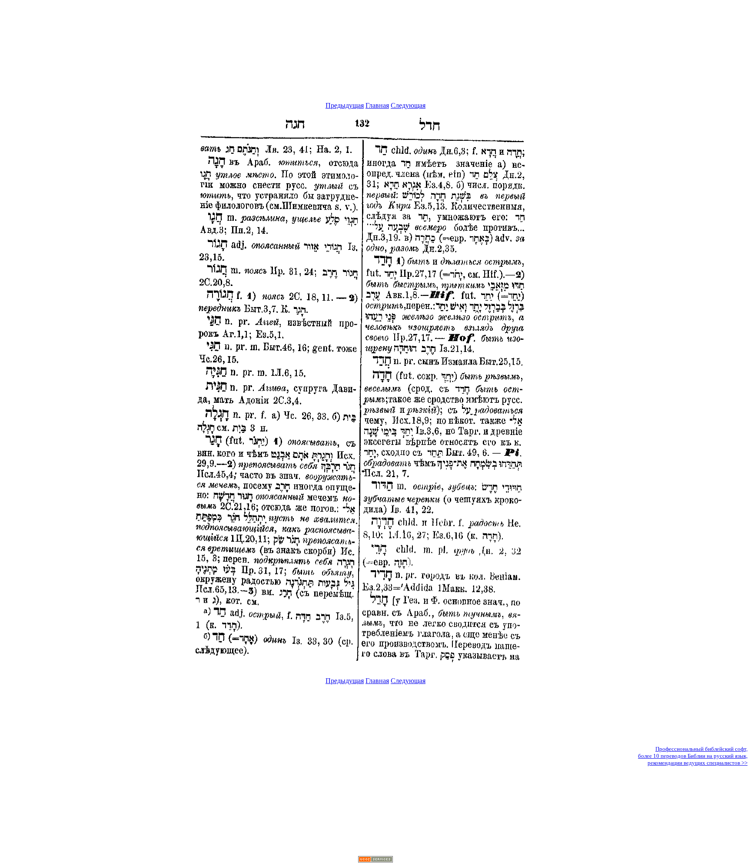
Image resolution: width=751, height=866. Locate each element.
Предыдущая (345, 105)
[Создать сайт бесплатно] (375, 860)
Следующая (408, 105)
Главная (377, 105)
